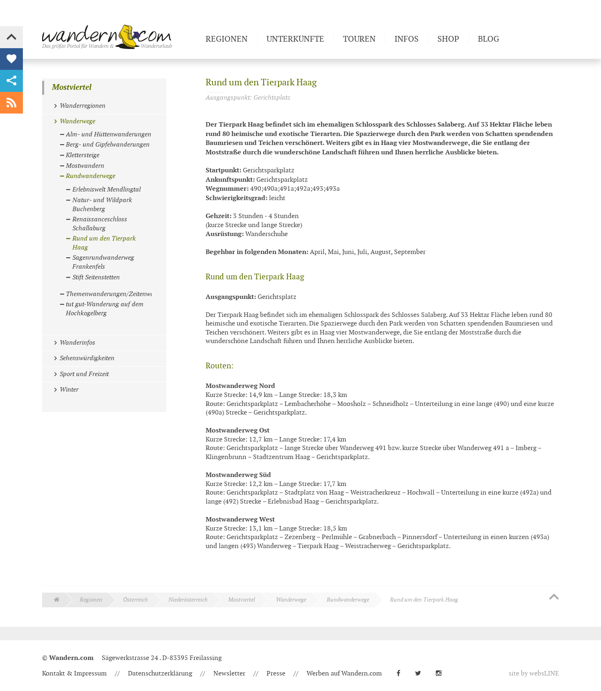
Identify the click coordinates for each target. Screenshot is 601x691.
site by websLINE (534, 674)
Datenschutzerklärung (160, 674)
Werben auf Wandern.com (344, 674)
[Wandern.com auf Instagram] (442, 674)
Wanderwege (291, 599)
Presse (276, 674)
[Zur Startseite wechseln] (120, 37)
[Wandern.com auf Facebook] (402, 674)
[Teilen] (11, 81)
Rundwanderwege (348, 599)
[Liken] (11, 59)
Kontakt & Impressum (74, 674)
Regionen (91, 599)
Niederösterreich (188, 599)
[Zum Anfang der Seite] (554, 597)
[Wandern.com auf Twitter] (421, 674)
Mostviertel (72, 87)
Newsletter (229, 674)
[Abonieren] (11, 103)
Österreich (135, 599)
